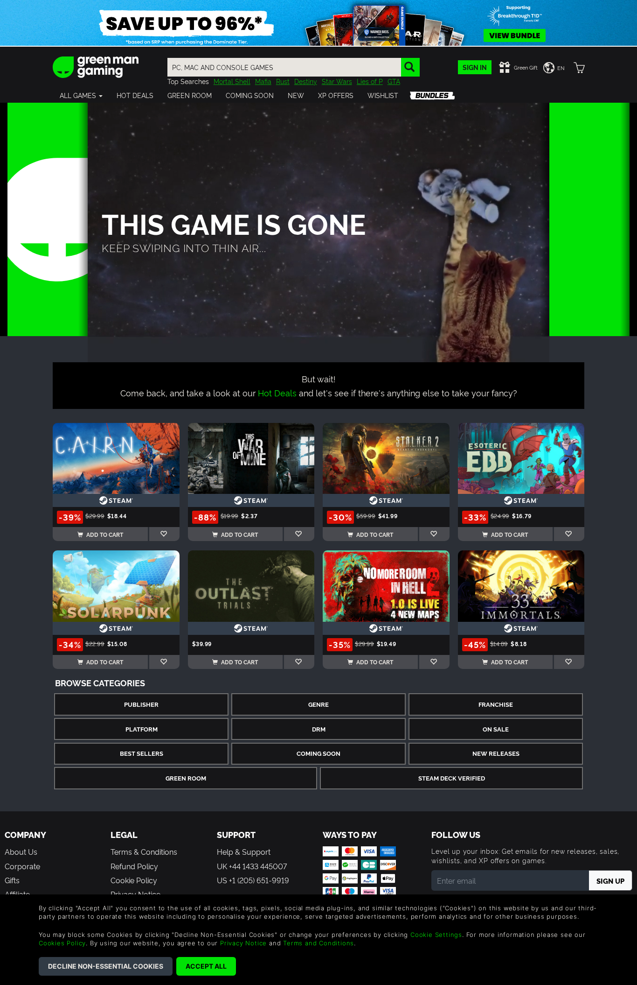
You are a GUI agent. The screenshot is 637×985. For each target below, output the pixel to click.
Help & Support (243, 851)
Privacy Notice (243, 943)
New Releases (495, 753)
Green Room (186, 778)
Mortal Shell (232, 81)
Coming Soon (318, 753)
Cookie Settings (436, 934)
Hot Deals (277, 392)
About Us (21, 851)
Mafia (263, 81)
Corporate (22, 866)
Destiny (305, 81)
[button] (81, 95)
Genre (318, 704)
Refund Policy (134, 866)
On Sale (496, 729)
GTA (394, 81)
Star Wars (337, 81)
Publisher (141, 704)
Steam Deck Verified (451, 778)
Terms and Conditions (318, 943)
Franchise (495, 704)
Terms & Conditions (144, 851)
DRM (318, 729)
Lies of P (370, 81)
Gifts (12, 880)
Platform (141, 729)
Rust (283, 81)
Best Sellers (141, 753)
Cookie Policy (134, 880)
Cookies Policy (62, 943)
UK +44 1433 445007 (252, 866)
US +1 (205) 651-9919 (253, 880)
